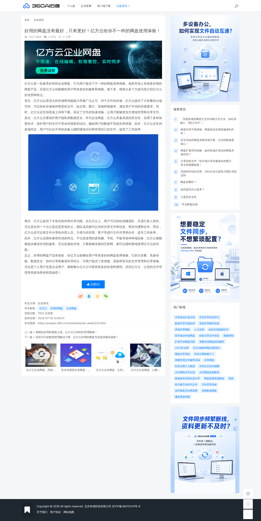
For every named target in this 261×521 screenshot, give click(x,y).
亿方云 (43, 308)
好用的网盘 (56, 308)
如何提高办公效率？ (193, 189)
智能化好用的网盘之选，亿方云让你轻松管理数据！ (66, 332)
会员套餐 (86, 5)
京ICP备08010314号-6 (126, 506)
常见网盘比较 (190, 204)
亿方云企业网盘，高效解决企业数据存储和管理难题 (41, 369)
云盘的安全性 (189, 196)
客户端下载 (104, 5)
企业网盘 (71, 308)
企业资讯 (39, 19)
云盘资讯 (122, 5)
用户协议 (55, 512)
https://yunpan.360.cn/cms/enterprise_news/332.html (72, 323)
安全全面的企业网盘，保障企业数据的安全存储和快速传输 (76, 369)
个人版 (71, 5)
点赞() (95, 284)
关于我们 (42, 512)
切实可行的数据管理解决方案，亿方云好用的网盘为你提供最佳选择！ (77, 337)
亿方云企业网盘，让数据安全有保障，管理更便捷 (145, 369)
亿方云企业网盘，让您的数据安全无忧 (110, 369)
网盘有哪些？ (188, 182)
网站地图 (68, 512)
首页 (26, 19)
